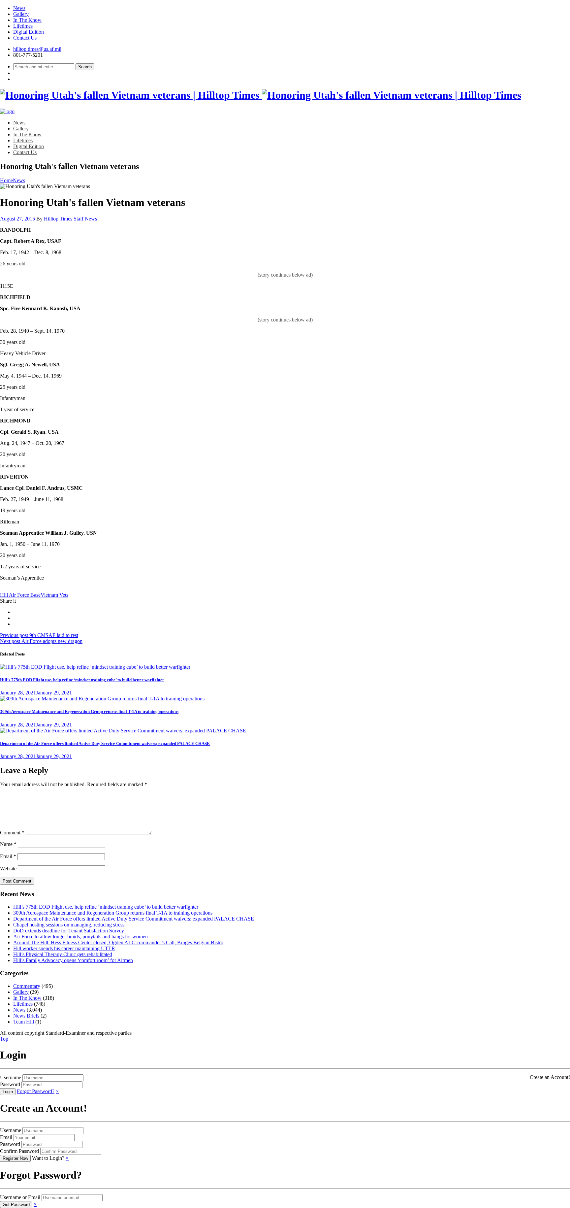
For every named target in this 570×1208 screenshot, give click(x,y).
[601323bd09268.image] (102, 698)
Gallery (21, 14)
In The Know (27, 20)
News (19, 8)
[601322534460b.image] (95, 667)
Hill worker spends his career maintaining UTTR (64, 948)
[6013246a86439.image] (123, 730)
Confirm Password (19, 1151)
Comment (12, 832)
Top (4, 1039)
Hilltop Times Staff (63, 218)
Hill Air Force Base (20, 595)
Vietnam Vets (54, 595)
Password (10, 1084)
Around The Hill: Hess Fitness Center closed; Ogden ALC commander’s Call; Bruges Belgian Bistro (118, 942)
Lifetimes (23, 26)
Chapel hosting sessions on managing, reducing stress (68, 924)
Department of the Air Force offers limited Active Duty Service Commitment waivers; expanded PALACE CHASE (105, 743)
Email (8, 856)
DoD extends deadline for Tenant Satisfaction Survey (68, 930)
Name (8, 844)
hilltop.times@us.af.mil (37, 49)
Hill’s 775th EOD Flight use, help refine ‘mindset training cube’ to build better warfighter (82, 679)
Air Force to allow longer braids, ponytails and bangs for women (80, 936)
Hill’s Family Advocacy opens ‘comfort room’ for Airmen (73, 960)
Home (6, 180)
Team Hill (23, 1021)
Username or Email (20, 1197)
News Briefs (26, 1016)
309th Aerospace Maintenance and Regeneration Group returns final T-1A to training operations (89, 711)
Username (10, 1077)
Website (8, 868)
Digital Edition (28, 32)
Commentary (26, 986)
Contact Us (25, 38)
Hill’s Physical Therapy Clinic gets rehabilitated (62, 954)
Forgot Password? (35, 1091)
